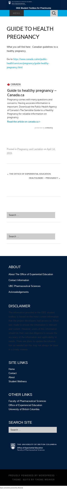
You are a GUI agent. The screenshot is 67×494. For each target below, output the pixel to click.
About (12, 377)
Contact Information (19, 280)
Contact (13, 373)
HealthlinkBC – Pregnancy (44, 178)
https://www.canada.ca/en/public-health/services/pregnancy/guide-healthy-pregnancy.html (28, 63)
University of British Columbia (24, 409)
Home (12, 369)
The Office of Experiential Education (29, 174)
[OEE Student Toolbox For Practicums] (33, 5)
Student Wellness (18, 381)
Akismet (20, 488)
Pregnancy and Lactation (30, 149)
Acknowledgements (19, 292)
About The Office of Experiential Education (31, 274)
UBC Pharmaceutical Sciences (25, 286)
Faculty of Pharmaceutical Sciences (27, 401)
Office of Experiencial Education (25, 405)
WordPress (47, 475)
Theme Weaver (45, 479)
